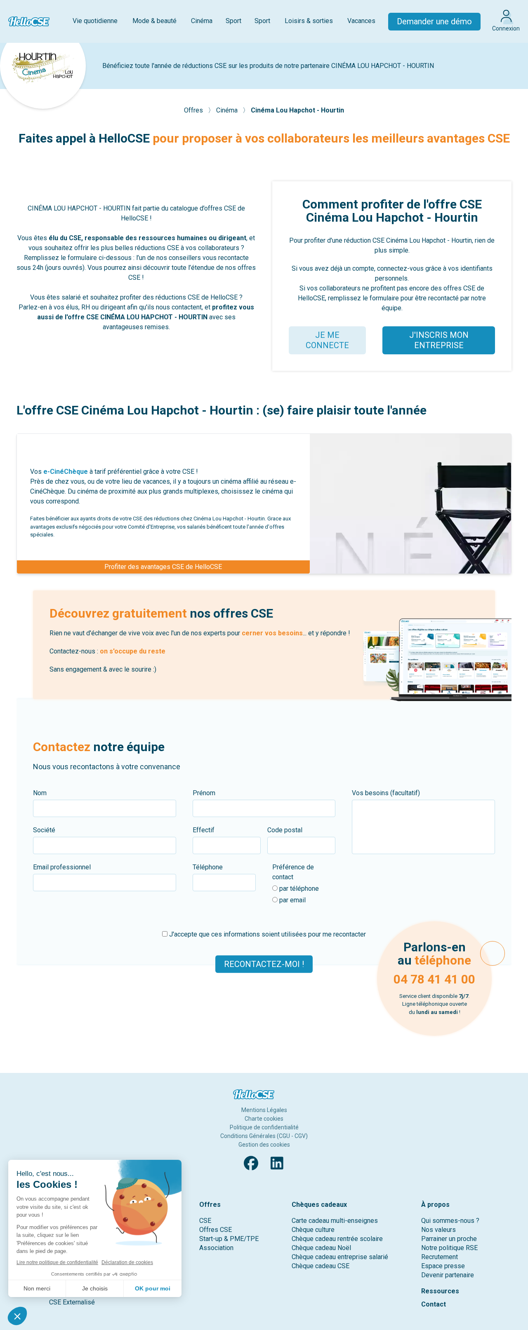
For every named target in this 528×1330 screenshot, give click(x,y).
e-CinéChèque (65, 471)
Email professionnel (62, 867)
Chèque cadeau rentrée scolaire (337, 1239)
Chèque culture (313, 1230)
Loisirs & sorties (309, 21)
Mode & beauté (154, 21)
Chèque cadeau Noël (321, 1248)
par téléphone (298, 888)
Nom (40, 793)
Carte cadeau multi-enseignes (335, 1221)
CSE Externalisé (72, 1302)
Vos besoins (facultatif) (386, 793)
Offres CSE (215, 1230)
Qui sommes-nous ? (450, 1221)
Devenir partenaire (447, 1275)
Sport (233, 21)
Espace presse (443, 1266)
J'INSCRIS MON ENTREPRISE (439, 340)
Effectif (203, 830)
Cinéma (201, 21)
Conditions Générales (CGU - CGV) (264, 1136)
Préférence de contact (293, 872)
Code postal (284, 830)
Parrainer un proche (449, 1239)
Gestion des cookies (264, 1144)
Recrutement (439, 1257)
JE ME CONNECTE (327, 340)
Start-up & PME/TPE (229, 1239)
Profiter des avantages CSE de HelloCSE (163, 567)
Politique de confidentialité (264, 1127)
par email (292, 900)
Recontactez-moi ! (264, 964)
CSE (205, 1221)
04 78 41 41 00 (434, 979)
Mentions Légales (264, 1110)
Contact (433, 1304)
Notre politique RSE (449, 1248)
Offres (194, 110)
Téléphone (208, 867)
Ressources (440, 1291)
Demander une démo (434, 21)
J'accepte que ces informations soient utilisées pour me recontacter (266, 934)
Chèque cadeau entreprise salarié (340, 1257)
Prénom (204, 793)
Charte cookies (264, 1118)
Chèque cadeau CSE (320, 1266)
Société (44, 830)
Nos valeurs (438, 1230)
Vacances (361, 21)
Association (216, 1248)
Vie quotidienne (95, 21)
